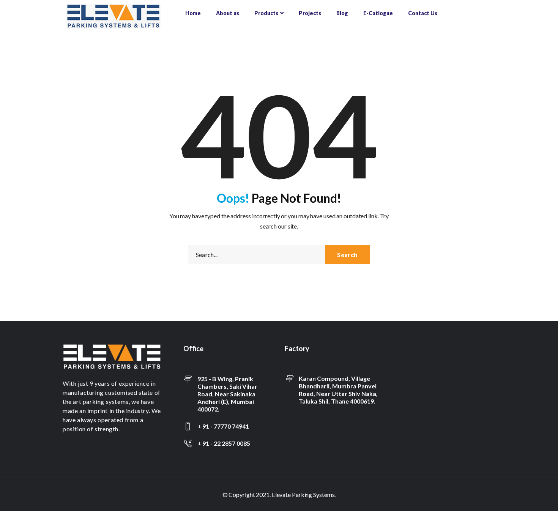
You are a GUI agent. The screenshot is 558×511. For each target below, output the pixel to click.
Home (193, 13)
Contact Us (422, 13)
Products (266, 13)
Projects (310, 13)
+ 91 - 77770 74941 (223, 426)
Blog (342, 13)
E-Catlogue (378, 13)
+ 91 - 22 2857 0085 (223, 443)
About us (227, 13)
